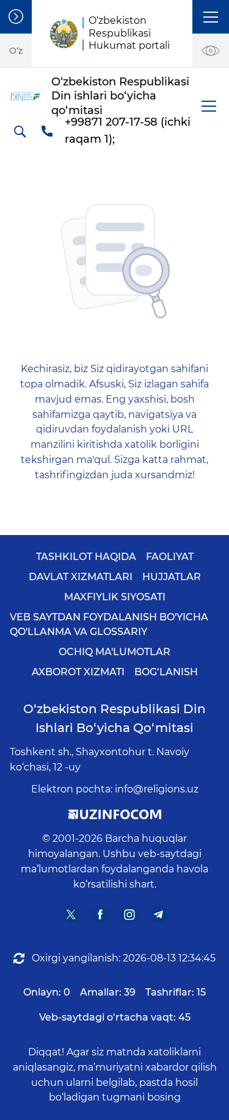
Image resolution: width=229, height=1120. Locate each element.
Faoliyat (170, 556)
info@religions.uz (156, 789)
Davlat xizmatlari (81, 577)
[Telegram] (158, 914)
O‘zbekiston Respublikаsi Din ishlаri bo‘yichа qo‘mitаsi (114, 718)
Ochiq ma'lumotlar (114, 652)
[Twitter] (70, 914)
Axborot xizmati (78, 672)
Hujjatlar (171, 577)
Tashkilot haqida (86, 556)
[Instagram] (129, 914)
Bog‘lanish (166, 672)
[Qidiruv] (19, 131)
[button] (210, 17)
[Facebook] (100, 914)
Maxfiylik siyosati (114, 597)
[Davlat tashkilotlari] (16, 17)
